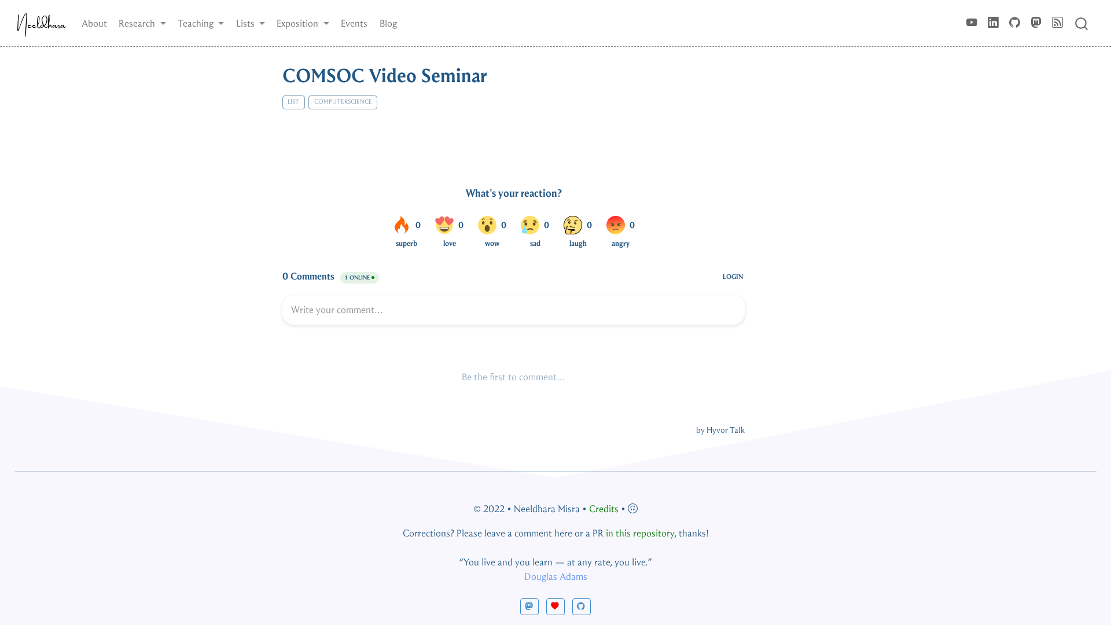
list (293, 101)
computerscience (343, 101)
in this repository (640, 533)
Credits (604, 509)
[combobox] (1082, 22)
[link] (142, 23)
